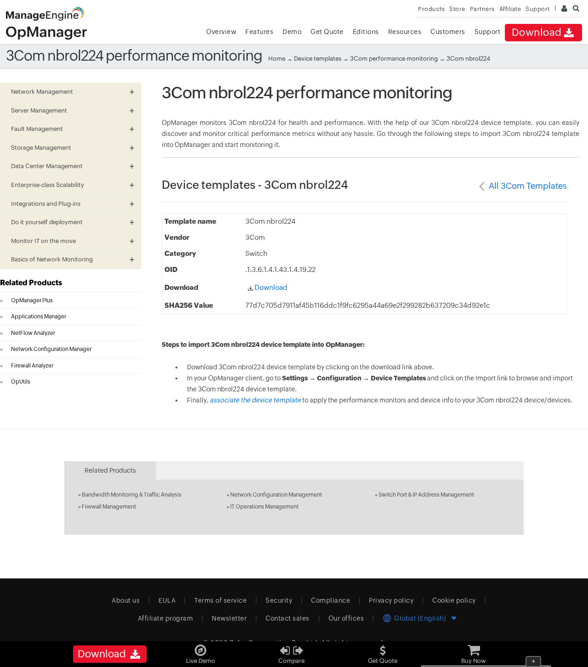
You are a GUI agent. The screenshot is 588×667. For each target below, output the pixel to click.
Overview (221, 31)
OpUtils (20, 382)
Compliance (330, 600)
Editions (366, 31)
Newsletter (229, 618)
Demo (292, 31)
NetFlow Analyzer (33, 333)
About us (126, 600)
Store (457, 9)
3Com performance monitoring (394, 58)
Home (276, 58)
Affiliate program (165, 618)
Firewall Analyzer (32, 365)
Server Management (39, 110)
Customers (447, 31)
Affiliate (510, 9)
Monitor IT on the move (43, 240)
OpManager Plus (32, 300)
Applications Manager (38, 316)
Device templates (317, 58)
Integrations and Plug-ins (45, 203)
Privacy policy (391, 600)
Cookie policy (454, 600)
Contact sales (288, 618)
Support (488, 31)
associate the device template (255, 400)
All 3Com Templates (528, 186)
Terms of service (220, 600)
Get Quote (327, 31)
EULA (166, 600)
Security (279, 600)
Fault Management (37, 128)
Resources (405, 31)
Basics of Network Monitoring (52, 259)
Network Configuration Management (276, 495)
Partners (482, 9)
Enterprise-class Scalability (47, 184)
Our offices (346, 618)
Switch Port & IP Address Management (426, 495)
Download (537, 32)
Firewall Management (109, 506)
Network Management (42, 91)
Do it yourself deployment (47, 222)
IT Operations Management (264, 506)
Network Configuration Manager (51, 349)
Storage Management (41, 147)
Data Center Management (47, 166)
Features (259, 31)
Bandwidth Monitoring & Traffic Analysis (131, 495)
